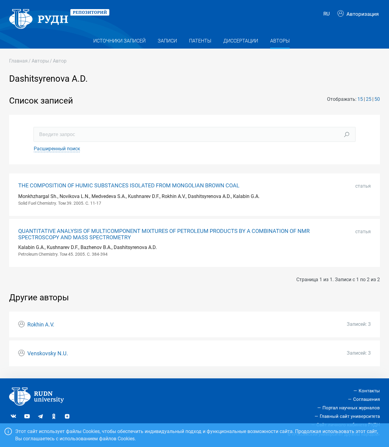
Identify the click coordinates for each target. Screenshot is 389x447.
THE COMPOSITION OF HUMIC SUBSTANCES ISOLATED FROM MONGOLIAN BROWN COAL (128, 186)
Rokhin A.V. (40, 325)
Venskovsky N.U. (47, 353)
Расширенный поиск (57, 149)
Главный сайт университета (350, 416)
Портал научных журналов (351, 408)
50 (377, 99)
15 (360, 99)
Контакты (369, 391)
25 (368, 99)
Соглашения (366, 399)
